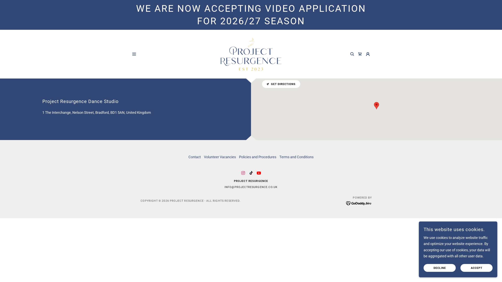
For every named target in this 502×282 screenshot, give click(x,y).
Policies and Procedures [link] (257, 157)
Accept (476, 267)
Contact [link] (194, 157)
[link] (251, 54)
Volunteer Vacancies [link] (220, 157)
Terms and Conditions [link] (296, 157)
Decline (440, 267)
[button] (134, 54)
